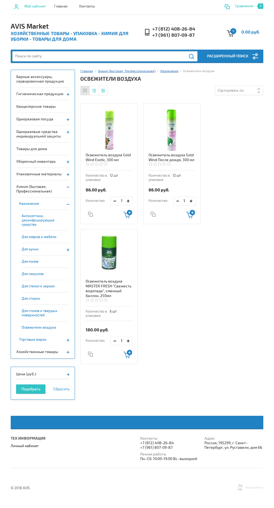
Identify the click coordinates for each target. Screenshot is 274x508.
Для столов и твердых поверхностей (39, 313)
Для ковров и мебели (39, 237)
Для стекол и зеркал (38, 286)
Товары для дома (31, 149)
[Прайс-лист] (103, 90)
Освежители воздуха (39, 327)
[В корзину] (127, 214)
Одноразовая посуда (34, 119)
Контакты (87, 6)
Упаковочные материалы (39, 174)
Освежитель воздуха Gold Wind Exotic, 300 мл (108, 157)
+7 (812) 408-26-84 (173, 29)
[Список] (94, 90)
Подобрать (30, 389)
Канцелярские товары (36, 106)
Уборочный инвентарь (36, 161)
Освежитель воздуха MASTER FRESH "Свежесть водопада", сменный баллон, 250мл (108, 288)
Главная (60, 6)
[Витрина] (85, 90)
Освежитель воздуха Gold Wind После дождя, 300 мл (172, 157)
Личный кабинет (25, 446)
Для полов (30, 261)
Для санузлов (33, 274)
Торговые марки (33, 340)
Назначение (29, 204)
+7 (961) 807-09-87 (173, 35)
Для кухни (30, 249)
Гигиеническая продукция (39, 94)
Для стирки (31, 298)
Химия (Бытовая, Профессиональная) (34, 189)
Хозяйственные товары (37, 352)
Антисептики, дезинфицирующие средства (38, 220)
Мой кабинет (35, 6)
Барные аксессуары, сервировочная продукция (40, 79)
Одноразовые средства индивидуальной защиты (38, 134)
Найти (192, 56)
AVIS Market (30, 26)
